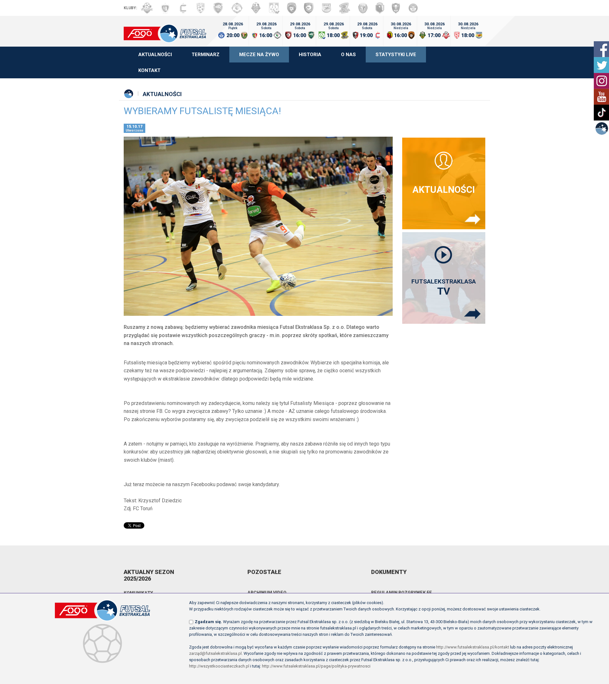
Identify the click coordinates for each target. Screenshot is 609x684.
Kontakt (149, 70)
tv (443, 287)
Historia (310, 54)
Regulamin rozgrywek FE (401, 592)
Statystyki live (396, 54)
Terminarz (205, 54)
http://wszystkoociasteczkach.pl (219, 666)
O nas (348, 54)
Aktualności (155, 54)
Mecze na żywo (259, 54)
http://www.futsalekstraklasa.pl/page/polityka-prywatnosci (316, 666)
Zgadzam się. (208, 621)
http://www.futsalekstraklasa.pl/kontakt (472, 647)
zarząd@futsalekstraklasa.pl (215, 653)
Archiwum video (266, 592)
